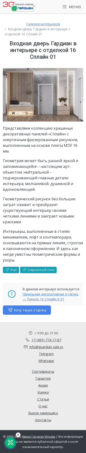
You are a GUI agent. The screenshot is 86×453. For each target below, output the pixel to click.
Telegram (46, 354)
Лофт (13, 270)
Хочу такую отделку (29, 310)
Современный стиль (40, 270)
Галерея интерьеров (43, 24)
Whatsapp (46, 360)
